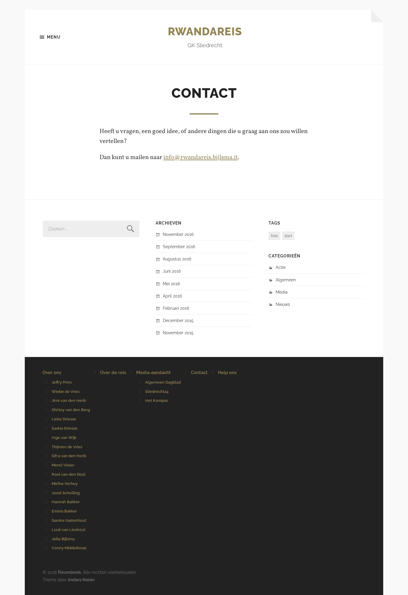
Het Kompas (156, 400)
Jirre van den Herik (69, 400)
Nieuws (283, 304)
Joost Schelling (66, 493)
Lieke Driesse (64, 419)
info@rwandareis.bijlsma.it (200, 157)
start (288, 236)
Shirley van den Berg (71, 410)
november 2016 (178, 234)
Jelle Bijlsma (63, 539)
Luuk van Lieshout (68, 529)
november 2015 (178, 332)
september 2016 (179, 246)
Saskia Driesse (64, 428)
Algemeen (286, 279)
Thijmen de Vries (67, 447)
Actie (281, 267)
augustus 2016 (177, 258)
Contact (199, 372)
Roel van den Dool (68, 474)
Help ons (227, 372)
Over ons (51, 372)
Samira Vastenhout (69, 520)
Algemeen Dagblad (163, 382)
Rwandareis (205, 31)
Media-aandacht (153, 372)
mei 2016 (171, 283)
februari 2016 (176, 308)
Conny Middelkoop (69, 548)
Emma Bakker (64, 511)
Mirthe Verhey (65, 483)
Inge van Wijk (64, 437)
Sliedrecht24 (156, 391)
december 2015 (178, 320)
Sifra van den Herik (69, 456)
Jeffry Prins (62, 382)
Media (282, 292)
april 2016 (172, 295)
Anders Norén (81, 579)
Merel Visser (63, 465)
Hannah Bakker (66, 502)
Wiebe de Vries (65, 391)
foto (274, 236)
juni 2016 (172, 271)
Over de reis (113, 372)
